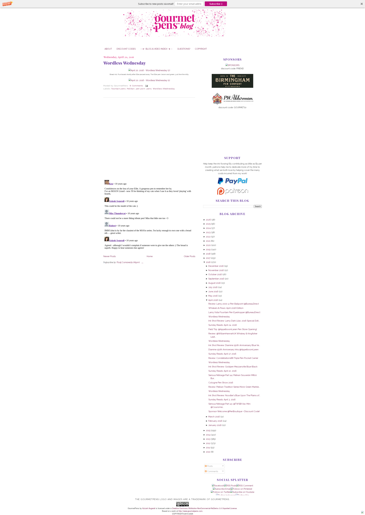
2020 (208, 245)
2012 (208, 443)
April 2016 (213, 300)
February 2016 (215, 421)
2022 (208, 236)
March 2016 (214, 416)
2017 (208, 258)
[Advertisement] (232, 128)
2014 (208, 434)
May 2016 (213, 296)
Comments (212, 471)
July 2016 (213, 287)
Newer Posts (109, 256)
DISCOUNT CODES (126, 49)
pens (149, 88)
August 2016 (214, 283)
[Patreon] (232, 194)
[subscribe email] (222, 489)
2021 (208, 241)
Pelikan (130, 88)
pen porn (140, 88)
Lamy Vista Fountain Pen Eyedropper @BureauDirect (234, 312)
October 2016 (215, 274)
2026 (208, 219)
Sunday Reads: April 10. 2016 (222, 371)
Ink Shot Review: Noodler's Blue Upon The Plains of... (234, 395)
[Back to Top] (362, 512)
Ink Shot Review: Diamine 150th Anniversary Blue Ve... (234, 345)
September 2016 (216, 278)
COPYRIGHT (201, 49)
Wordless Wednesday (124, 63)
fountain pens (118, 88)
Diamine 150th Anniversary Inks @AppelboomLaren (233, 349)
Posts (210, 466)
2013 (208, 439)
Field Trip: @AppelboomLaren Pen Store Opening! (232, 329)
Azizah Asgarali (148, 508)
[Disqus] (149, 138)
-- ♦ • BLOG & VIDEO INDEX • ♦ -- (156, 49)
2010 (208, 452)
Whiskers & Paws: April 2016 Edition (225, 308)
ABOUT (108, 49)
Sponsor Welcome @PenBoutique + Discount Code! (234, 411)
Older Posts (189, 256)
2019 (208, 249)
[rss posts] (230, 485)
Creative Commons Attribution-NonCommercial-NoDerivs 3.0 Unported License (204, 508)
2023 (208, 232)
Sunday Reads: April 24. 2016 (222, 325)
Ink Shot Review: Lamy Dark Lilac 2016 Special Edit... (234, 320)
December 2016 (216, 266)
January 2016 (215, 425)
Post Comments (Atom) (128, 262)
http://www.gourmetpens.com (190, 511)
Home (150, 256)
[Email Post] (146, 86)
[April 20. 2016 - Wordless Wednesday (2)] (149, 70)
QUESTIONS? (183, 49)
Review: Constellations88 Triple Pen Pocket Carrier (233, 358)
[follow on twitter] (220, 492)
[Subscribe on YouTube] (242, 492)
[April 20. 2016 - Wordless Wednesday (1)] (149, 80)
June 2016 (213, 291)
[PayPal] (232, 185)
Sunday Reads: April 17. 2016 (222, 354)
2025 (208, 224)
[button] (182, 4)
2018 (208, 254)
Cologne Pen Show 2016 (220, 382)
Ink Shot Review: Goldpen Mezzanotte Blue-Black (232, 366)
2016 (208, 262)
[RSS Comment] (244, 485)
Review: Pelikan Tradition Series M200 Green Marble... (234, 387)
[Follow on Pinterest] (241, 489)
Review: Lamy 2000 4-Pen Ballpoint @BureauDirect (233, 304)
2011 (208, 447)
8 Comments (136, 86)
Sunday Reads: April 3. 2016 (222, 399)
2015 (208, 430)
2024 (208, 228)
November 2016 (216, 270)
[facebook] (218, 485)
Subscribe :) (215, 3)
